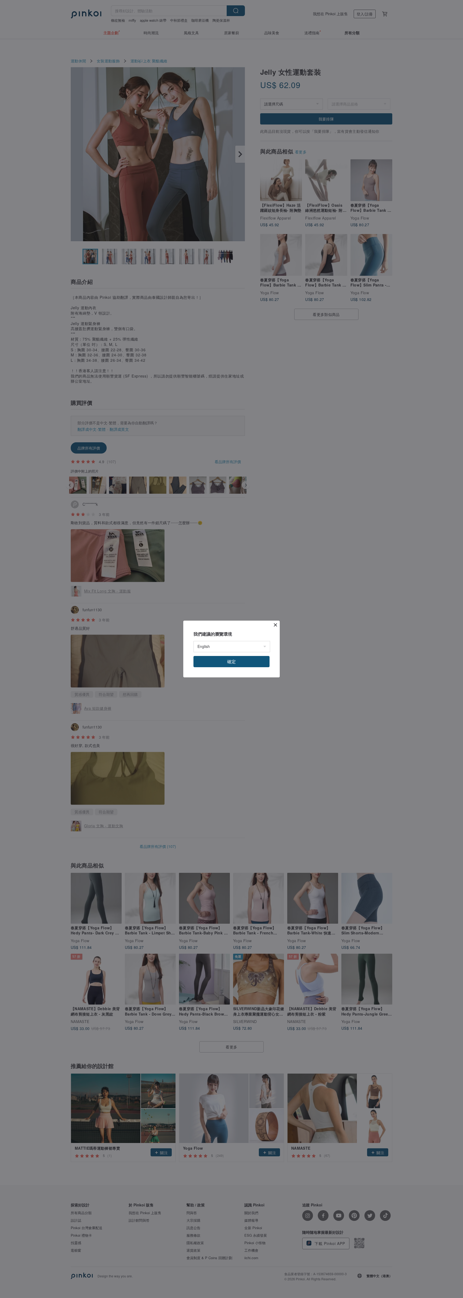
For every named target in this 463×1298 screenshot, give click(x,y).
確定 (231, 661)
